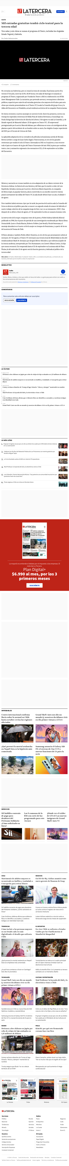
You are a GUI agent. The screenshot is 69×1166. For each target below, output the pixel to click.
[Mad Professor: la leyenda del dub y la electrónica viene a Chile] (63, 468)
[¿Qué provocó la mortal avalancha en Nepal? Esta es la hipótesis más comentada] (17, 765)
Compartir (6, 84)
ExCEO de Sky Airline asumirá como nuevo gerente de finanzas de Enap (51, 880)
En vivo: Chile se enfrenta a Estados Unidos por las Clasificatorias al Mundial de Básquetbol (50, 931)
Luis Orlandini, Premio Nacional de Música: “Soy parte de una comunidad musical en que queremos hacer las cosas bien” (30, 475)
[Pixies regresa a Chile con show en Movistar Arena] (63, 484)
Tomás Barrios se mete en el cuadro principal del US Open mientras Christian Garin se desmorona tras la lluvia (51, 962)
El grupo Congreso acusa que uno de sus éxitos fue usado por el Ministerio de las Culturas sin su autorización (30, 445)
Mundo (3, 1026)
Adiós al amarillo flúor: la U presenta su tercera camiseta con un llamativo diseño (51, 970)
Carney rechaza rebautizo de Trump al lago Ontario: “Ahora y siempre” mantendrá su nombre (34, 387)
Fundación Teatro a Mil (29, 257)
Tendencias (5, 926)
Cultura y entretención (44, 977)
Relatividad (18, 257)
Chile (3, 876)
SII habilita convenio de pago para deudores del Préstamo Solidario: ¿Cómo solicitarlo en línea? (10, 819)
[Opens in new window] (46, 1100)
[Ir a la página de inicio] (34, 11)
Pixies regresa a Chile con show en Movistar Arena (18, 482)
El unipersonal (30, 259)
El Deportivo (40, 926)
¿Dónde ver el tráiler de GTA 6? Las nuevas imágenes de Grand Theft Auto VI (56, 817)
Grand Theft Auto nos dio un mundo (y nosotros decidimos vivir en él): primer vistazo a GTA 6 (34, 405)
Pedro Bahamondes (11, 38)
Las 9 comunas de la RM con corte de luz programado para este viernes (34, 817)
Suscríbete (22, 300)
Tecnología (5, 977)
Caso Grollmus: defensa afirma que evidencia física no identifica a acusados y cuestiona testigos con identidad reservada (34, 399)
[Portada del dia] (34, 558)
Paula (38, 1026)
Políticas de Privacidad (36, 282)
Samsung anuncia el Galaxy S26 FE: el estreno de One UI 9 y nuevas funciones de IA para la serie (50, 750)
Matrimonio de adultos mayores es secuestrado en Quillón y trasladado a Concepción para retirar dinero (34, 381)
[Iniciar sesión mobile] (66, 11)
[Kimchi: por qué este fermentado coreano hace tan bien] (52, 1045)
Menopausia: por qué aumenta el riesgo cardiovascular (49, 1067)
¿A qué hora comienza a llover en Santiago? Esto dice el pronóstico (16, 970)
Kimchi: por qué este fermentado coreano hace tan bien (49, 1030)
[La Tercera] (10, 1101)
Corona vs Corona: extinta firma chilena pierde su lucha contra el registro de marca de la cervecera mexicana (51, 909)
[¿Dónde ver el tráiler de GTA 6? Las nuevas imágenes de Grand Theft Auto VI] (57, 834)
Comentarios (15, 84)
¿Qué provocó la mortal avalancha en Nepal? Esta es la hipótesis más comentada (16, 749)
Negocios (39, 876)
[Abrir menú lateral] (3, 11)
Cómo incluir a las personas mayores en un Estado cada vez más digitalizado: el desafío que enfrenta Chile (16, 933)
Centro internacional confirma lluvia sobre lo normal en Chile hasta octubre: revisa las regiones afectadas (16, 718)
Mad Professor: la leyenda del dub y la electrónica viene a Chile (23, 392)
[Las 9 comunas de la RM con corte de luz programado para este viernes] (34, 834)
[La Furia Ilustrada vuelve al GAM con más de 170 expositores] (63, 461)
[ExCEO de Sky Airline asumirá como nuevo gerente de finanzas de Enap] (52, 895)
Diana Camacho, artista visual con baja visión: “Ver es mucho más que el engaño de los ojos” (51, 1058)
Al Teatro (11, 257)
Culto (3, 20)
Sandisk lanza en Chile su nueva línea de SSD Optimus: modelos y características (16, 1010)
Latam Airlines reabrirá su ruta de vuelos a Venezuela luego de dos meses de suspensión (51, 917)
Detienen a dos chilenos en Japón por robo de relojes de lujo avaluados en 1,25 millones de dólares (34, 374)
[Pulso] (28, 1100)
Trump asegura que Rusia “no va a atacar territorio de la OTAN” (15, 1067)
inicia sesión (9, 300)
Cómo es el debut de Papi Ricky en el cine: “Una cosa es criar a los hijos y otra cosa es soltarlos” (52, 1010)
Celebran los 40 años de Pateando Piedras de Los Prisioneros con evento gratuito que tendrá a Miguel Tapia (29, 452)
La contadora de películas (44, 257)
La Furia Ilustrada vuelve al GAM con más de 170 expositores (21, 459)
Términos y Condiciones (23, 282)
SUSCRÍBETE (35, 585)
